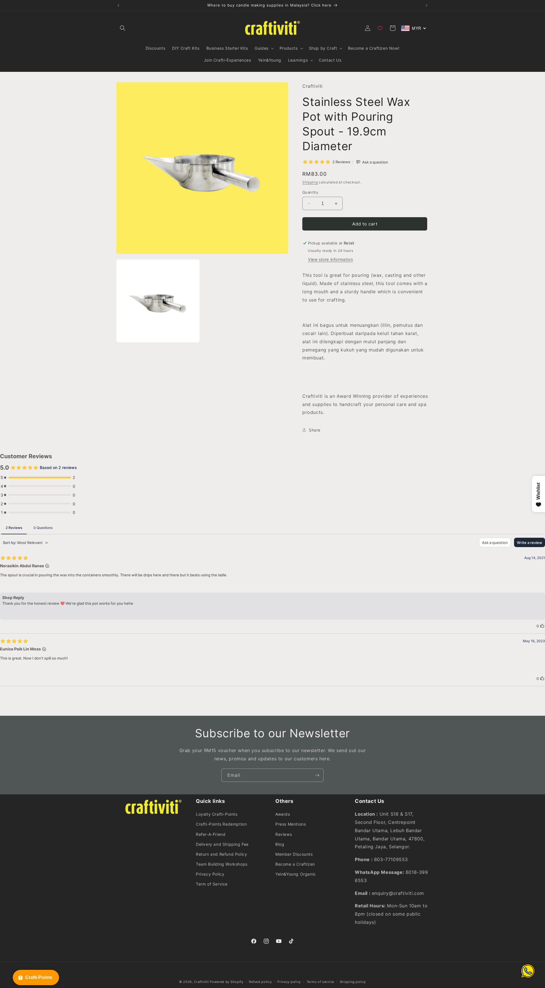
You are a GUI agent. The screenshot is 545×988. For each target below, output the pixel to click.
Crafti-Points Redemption (221, 824)
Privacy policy (289, 982)
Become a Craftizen (295, 864)
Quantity (310, 192)
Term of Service (212, 884)
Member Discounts (294, 854)
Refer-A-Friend (210, 834)
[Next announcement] (426, 5)
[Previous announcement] (118, 5)
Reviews (283, 834)
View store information (330, 259)
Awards (282, 814)
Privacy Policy (210, 874)
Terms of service (320, 982)
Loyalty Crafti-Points (217, 814)
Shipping (310, 182)
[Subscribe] (317, 775)
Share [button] (314, 430)
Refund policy (260, 982)
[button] (122, 28)
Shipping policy (353, 982)
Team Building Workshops (222, 864)
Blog (279, 844)
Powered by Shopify (227, 982)
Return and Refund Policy (221, 854)
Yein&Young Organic (295, 874)
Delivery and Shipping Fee (222, 844)
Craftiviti (201, 982)
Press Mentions (290, 824)
